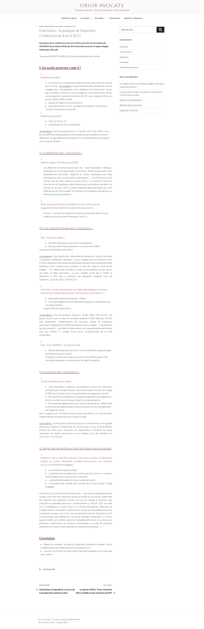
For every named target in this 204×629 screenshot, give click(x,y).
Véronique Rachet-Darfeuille (60, 26)
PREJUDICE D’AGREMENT (131, 100)
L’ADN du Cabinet (69, 18)
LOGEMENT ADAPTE (129, 110)
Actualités (49, 569)
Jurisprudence (126, 52)
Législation (124, 57)
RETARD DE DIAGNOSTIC (131, 105)
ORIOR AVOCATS (102, 5)
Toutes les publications (129, 67)
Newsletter (124, 62)
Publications (114, 18)
